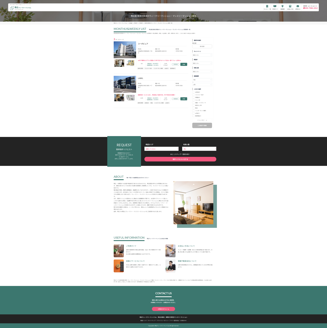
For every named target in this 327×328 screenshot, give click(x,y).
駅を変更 (202, 46)
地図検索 (283, 9)
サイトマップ (151, 320)
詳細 (184, 64)
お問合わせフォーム (163, 309)
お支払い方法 (290, 9)
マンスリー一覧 (267, 9)
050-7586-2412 (311, 8)
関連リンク (144, 320)
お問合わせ (297, 9)
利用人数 (186, 144)
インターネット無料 (200, 110)
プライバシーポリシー (163, 320)
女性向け (197, 92)
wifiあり (197, 113)
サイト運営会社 (174, 320)
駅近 (196, 108)
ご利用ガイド (275, 9)
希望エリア (149, 144)
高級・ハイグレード (200, 102)
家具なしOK (198, 105)
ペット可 (197, 100)
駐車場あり (198, 116)
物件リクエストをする (180, 159)
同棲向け (197, 97)
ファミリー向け (199, 95)
